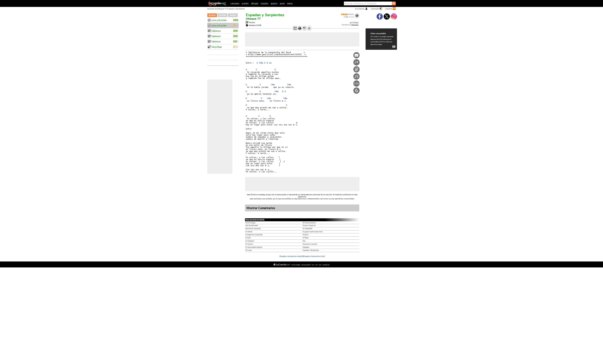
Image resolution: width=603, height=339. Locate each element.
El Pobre (306, 238)
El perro (305, 235)
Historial (233, 15)
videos (290, 4)
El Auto (248, 238)
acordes (245, 4)
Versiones (212, 15)
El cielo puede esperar (253, 247)
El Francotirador (309, 223)
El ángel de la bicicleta (254, 235)
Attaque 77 (253, 19)
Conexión (375, 9)
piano (282, 4)
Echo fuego (250, 223)
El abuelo (248, 232)
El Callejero (249, 241)
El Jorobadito (307, 229)
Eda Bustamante (251, 225)
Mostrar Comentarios (261, 208)
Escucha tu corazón (310, 244)
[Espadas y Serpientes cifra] (314, 256)
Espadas (306, 247)
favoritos (264, 4)
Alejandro (355, 25)
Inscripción (359, 9)
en (316, 265)
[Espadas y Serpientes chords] (291, 256)
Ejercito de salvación (253, 229)
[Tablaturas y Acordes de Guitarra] (217, 5)
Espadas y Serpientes (265, 14)
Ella (304, 241)
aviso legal (296, 265)
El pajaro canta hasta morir (313, 232)
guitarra (274, 4)
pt (320, 265)
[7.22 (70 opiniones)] (347, 14)
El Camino (249, 244)
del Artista (222, 15)
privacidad (306, 265)
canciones (235, 4)
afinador (254, 4)
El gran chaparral (309, 225)
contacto (325, 265)
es (313, 265)
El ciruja (248, 250)
